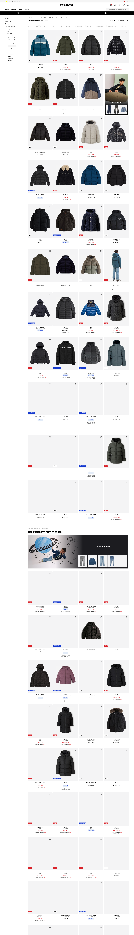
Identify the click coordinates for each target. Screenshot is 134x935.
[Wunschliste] (124, 5)
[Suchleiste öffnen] (107, 9)
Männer (14, 5)
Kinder (20, 5)
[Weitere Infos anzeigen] (40, 70)
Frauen (7, 5)
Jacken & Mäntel (60, 17)
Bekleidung (52, 17)
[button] (111, 20)
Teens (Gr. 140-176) (42, 17)
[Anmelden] (115, 5)
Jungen (34, 17)
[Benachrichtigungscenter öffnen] (119, 5)
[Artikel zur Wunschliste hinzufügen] (50, 32)
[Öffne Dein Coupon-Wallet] (111, 5)
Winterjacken (69, 17)
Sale (37, 26)
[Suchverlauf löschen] (128, 9)
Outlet (8, 1)
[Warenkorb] (128, 5)
